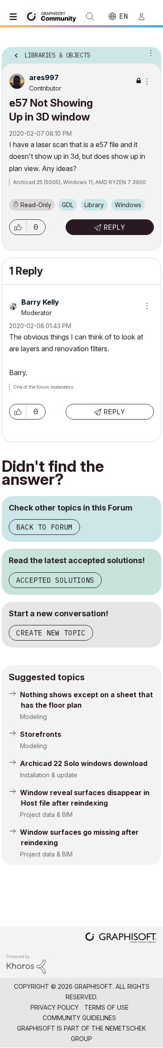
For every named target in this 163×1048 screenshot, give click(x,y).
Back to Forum (44, 527)
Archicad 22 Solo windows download (83, 763)
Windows (128, 204)
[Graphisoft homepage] (120, 939)
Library (94, 204)
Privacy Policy (54, 1007)
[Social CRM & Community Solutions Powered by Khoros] (26, 963)
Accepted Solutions (55, 580)
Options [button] (149, 53)
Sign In (145, 16)
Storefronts (40, 734)
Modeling (33, 716)
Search (89, 16)
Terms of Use (106, 1007)
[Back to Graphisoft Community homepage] (53, 16)
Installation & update (48, 775)
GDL (67, 204)
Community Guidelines (79, 1017)
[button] (18, 227)
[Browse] (15, 16)
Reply (114, 227)
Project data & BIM (46, 814)
